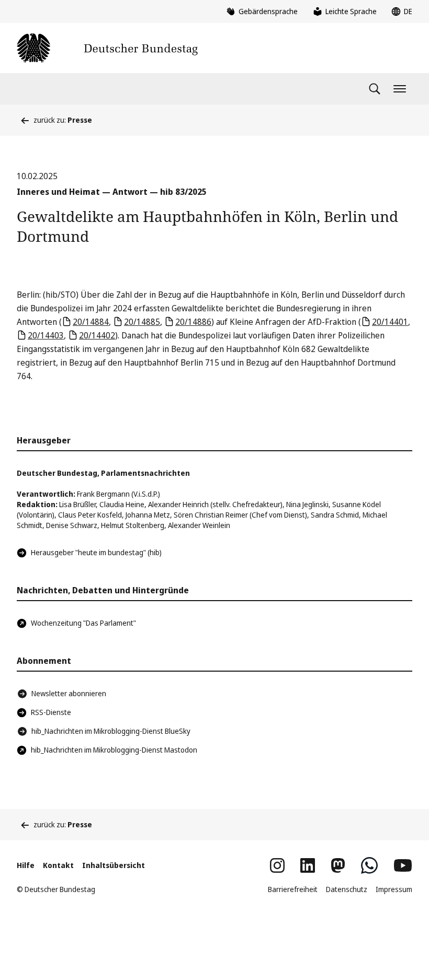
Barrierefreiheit (293, 889)
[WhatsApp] (369, 865)
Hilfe (26, 865)
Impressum (394, 889)
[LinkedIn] (307, 865)
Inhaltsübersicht (113, 865)
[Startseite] (107, 48)
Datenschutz (346, 889)
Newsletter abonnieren (68, 693)
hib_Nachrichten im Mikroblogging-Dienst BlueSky (110, 731)
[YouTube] (402, 865)
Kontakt (58, 865)
